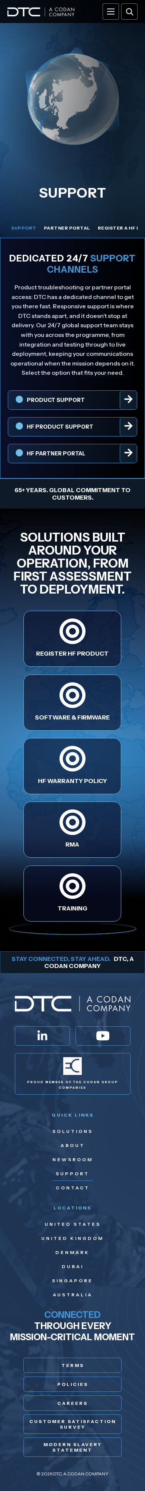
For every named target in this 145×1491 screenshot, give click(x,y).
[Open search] (129, 11)
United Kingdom (72, 1238)
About (73, 1145)
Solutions (72, 1131)
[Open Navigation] (111, 11)
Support (23, 228)
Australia (73, 1294)
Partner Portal (67, 228)
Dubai (73, 1266)
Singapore (72, 1280)
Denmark (72, 1252)
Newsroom (72, 1159)
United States (73, 1224)
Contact (73, 1187)
